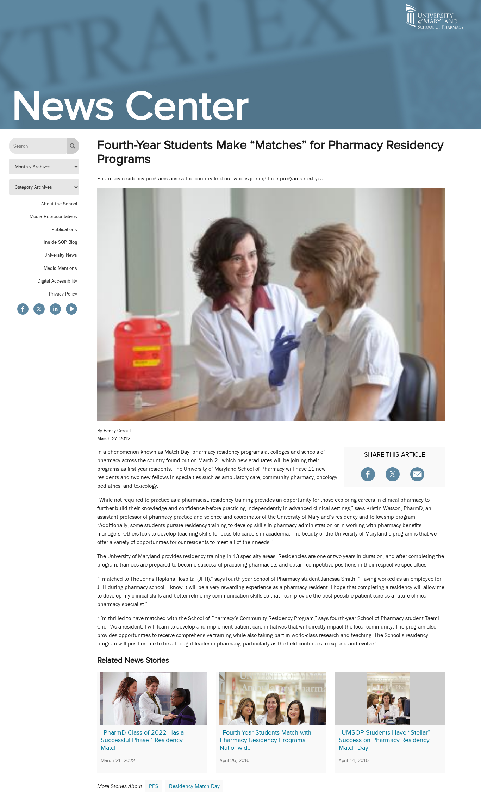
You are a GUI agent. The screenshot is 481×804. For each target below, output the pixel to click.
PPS (153, 786)
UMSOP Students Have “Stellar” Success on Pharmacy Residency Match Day (384, 740)
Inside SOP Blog (60, 242)
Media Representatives (53, 216)
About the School (59, 203)
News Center (130, 106)
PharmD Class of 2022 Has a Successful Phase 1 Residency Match (142, 740)
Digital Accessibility (57, 281)
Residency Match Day (194, 786)
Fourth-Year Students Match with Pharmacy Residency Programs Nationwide (265, 740)
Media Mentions (60, 268)
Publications (64, 229)
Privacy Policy (63, 294)
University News (60, 255)
